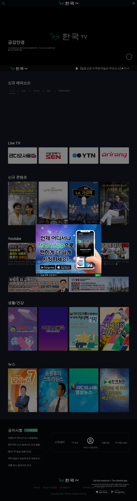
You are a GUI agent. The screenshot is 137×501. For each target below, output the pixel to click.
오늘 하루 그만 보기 (48, 275)
